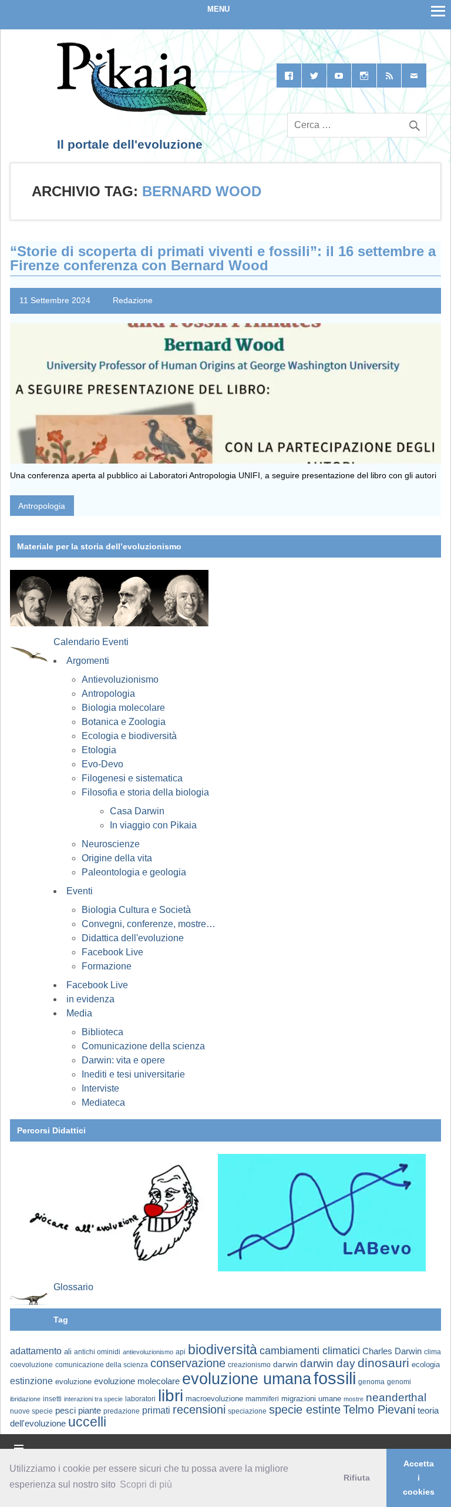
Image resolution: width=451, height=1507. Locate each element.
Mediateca (103, 1102)
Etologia (99, 750)
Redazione (133, 300)
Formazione (107, 966)
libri (170, 1395)
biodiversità (222, 1349)
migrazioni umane (311, 1398)
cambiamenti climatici (310, 1350)
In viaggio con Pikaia (153, 825)
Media (79, 1013)
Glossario (73, 1287)
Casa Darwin (137, 811)
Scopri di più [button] (146, 1484)
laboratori (140, 1398)
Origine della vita (117, 858)
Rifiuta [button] (357, 1477)
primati (156, 1410)
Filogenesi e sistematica (132, 778)
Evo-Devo (102, 764)
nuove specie (31, 1411)
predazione (121, 1411)
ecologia (426, 1365)
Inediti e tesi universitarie (133, 1074)
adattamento (36, 1351)
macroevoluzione (214, 1398)
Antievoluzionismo (120, 679)
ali (68, 1351)
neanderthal (396, 1397)
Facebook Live (112, 952)
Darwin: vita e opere (123, 1060)
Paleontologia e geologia (134, 872)
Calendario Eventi (91, 642)
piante (89, 1410)
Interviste (100, 1088)
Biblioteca (102, 1032)
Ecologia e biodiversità (129, 736)
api (181, 1352)
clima (432, 1352)
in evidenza (90, 999)
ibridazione (25, 1398)
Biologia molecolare (123, 708)
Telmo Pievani (379, 1409)
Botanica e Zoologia (124, 722)
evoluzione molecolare (137, 1381)
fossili (335, 1378)
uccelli (87, 1422)
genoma (371, 1381)
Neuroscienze (111, 844)
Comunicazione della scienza (143, 1046)
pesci (65, 1410)
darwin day (327, 1363)
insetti (52, 1399)
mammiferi (262, 1399)
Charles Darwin (392, 1351)
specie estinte (305, 1409)
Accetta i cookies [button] (419, 1477)
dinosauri (383, 1363)
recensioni (199, 1409)
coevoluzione (31, 1365)
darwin (285, 1364)
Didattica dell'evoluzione (133, 938)
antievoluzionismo (148, 1351)
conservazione (188, 1363)
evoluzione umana (246, 1379)
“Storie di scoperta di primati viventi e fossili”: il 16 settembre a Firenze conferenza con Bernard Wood (223, 258)
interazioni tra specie (93, 1398)
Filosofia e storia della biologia (145, 792)
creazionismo (249, 1364)
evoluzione (73, 1381)
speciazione (247, 1411)
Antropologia (41, 506)
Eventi (79, 891)
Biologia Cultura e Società (136, 910)
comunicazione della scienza (101, 1365)
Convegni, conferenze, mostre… (149, 924)
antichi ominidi (97, 1352)
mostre (354, 1398)
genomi (399, 1382)
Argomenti (87, 661)
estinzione (31, 1380)
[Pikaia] (130, 113)
